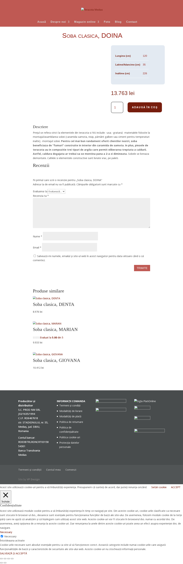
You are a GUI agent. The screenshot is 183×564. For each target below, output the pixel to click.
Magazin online (85, 22)
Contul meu (53, 469)
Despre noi (58, 22)
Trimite (142, 268)
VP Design (33, 479)
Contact (131, 22)
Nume (37, 236)
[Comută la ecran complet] (5, 558)
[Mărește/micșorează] (1, 558)
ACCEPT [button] (175, 487)
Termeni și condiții (69, 405)
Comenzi (70, 469)
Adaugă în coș (145, 107)
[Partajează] (8, 558)
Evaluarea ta (40, 191)
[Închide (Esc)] (12, 558)
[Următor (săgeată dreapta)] (5, 562)
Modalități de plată (70, 416)
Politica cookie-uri (69, 437)
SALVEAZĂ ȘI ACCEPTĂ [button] (13, 553)
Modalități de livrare (70, 411)
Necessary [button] (6, 532)
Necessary (10, 536)
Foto (107, 22)
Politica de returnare (71, 422)
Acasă (41, 22)
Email (37, 247)
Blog (118, 22)
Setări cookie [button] (159, 487)
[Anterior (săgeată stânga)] (1, 562)
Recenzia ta (41, 195)
